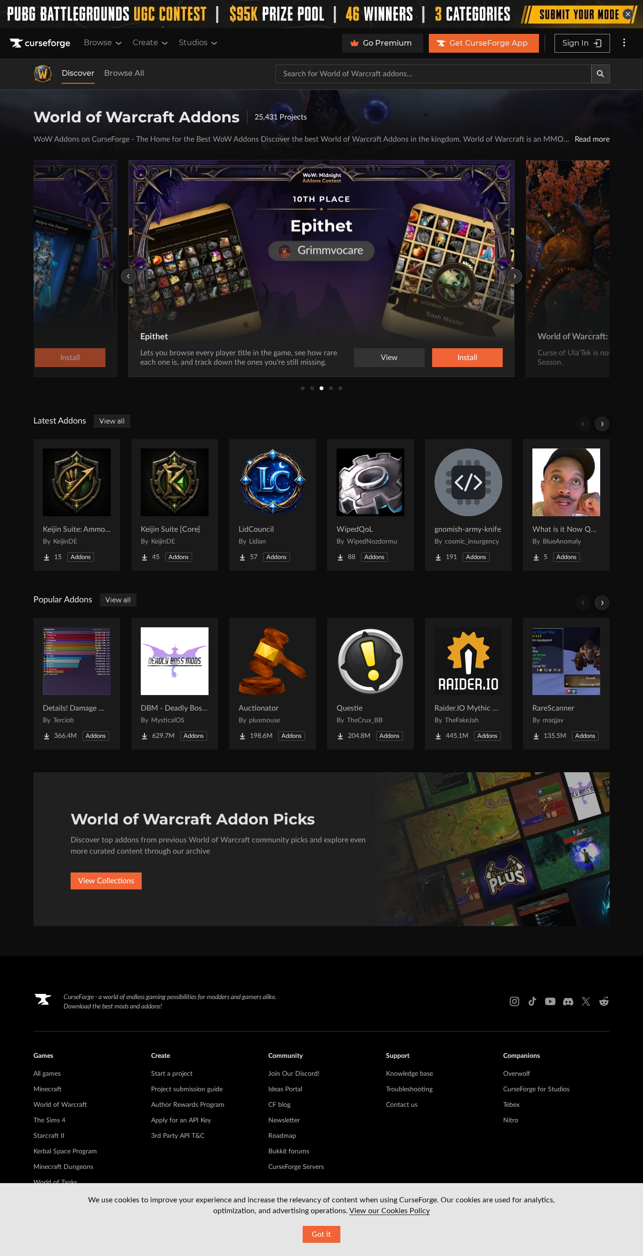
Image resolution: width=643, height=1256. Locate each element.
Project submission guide (187, 1089)
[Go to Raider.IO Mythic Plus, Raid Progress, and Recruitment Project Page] (468, 684)
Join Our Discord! (294, 1074)
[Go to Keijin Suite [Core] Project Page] (174, 505)
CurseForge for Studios (536, 1089)
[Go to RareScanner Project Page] (566, 684)
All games (47, 1074)
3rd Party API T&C (177, 1136)
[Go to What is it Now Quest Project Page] (566, 505)
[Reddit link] (604, 1001)
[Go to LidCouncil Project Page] (272, 505)
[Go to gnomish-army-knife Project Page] (468, 505)
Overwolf (516, 1074)
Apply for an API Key (181, 1120)
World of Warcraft (60, 1105)
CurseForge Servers (296, 1167)
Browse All (124, 73)
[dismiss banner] (628, 14)
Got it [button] (321, 1234)
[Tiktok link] (532, 1001)
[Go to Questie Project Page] (370, 684)
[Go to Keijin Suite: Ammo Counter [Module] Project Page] (76, 505)
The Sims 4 (49, 1120)
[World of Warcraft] (42, 73)
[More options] (624, 43)
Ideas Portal (285, 1089)
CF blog (279, 1105)
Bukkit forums (288, 1151)
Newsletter (284, 1120)
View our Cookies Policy (389, 1211)
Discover (78, 73)
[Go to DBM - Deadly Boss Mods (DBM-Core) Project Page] (174, 684)
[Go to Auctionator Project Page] (272, 684)
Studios (193, 42)
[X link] (586, 1001)
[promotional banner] (321, 14)
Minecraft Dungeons (63, 1167)
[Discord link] (568, 1001)
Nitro (510, 1120)
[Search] (600, 73)
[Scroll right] (602, 424)
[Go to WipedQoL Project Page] (370, 505)
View (389, 357)
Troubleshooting (409, 1089)
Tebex (511, 1105)
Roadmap (282, 1136)
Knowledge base (409, 1074)
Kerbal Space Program (65, 1151)
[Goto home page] (40, 43)
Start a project (172, 1074)
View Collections (106, 881)
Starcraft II (48, 1136)
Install (467, 357)
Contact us (402, 1105)
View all (112, 421)
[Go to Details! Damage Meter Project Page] (76, 684)
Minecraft (47, 1089)
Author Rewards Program (188, 1105)
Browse (98, 42)
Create (145, 42)
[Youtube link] (550, 1001)
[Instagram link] (514, 1001)
